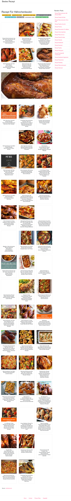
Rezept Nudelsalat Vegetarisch (61, 57)
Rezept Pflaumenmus (59, 34)
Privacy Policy (38, 498)
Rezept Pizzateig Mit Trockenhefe (59, 53)
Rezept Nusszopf (58, 45)
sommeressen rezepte (30, 17)
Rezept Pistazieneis (59, 60)
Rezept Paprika (58, 48)
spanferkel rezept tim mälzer (42, 17)
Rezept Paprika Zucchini (60, 24)
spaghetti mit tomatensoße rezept (44, 15)
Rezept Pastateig (58, 62)
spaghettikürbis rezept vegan (29, 15)
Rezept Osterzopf (59, 68)
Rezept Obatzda (58, 40)
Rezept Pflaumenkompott (60, 65)
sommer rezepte (20, 17)
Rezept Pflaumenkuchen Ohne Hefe (61, 20)
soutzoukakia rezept (6, 15)
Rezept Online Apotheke (60, 32)
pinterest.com (9, 488)
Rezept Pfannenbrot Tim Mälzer (62, 29)
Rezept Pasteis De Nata (60, 17)
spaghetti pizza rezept (17, 15)
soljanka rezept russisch (10, 17)
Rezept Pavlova (58, 26)
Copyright (45, 498)
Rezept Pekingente (59, 50)
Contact (30, 498)
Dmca (25, 498)
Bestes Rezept (8, 1)
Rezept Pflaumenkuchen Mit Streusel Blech (61, 14)
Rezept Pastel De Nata (60, 37)
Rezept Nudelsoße (59, 42)
